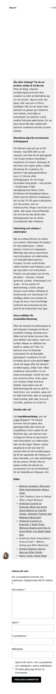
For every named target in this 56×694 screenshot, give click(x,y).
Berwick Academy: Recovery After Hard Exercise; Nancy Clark (34, 489)
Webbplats (17, 648)
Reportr (12, 8)
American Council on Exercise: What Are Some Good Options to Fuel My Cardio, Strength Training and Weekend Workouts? (35, 510)
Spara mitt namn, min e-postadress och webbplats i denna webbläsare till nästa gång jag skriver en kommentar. (33, 667)
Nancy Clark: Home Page (33, 555)
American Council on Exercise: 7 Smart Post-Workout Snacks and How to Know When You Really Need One (35, 527)
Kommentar (19, 589)
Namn (16, 622)
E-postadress (20, 635)
